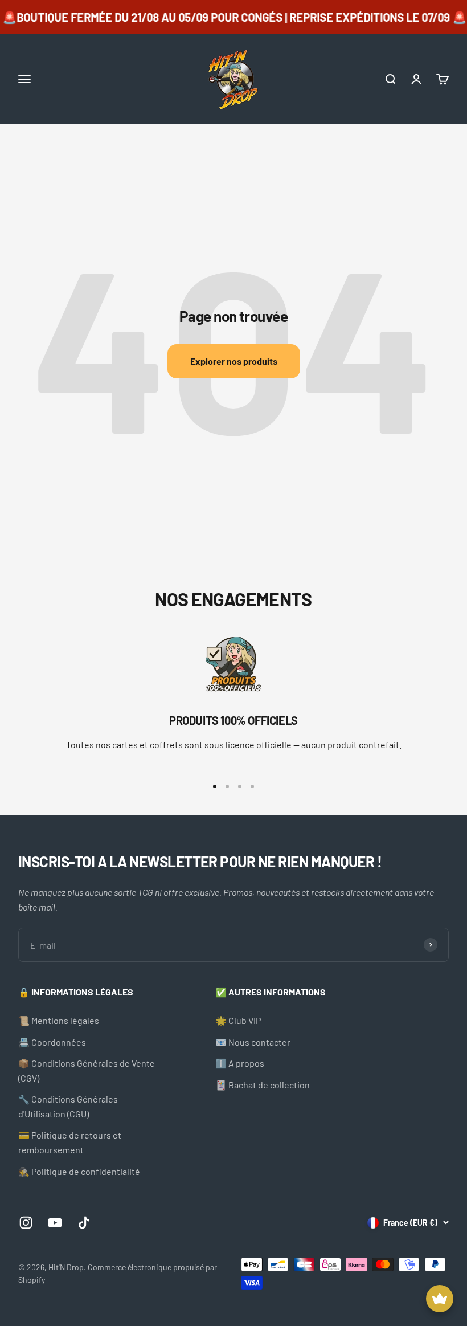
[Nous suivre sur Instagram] (26, 1222)
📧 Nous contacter (252, 1042)
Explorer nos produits (233, 361)
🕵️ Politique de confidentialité (79, 1171)
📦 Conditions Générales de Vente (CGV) (86, 1070)
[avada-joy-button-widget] (439, 1298)
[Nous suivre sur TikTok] (84, 1222)
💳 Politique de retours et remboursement (69, 1142)
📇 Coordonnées (52, 1042)
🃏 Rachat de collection (262, 1084)
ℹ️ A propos (239, 1063)
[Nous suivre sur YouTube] (55, 1222)
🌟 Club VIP (238, 1020)
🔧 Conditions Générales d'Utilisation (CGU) (68, 1106)
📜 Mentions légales (58, 1020)
